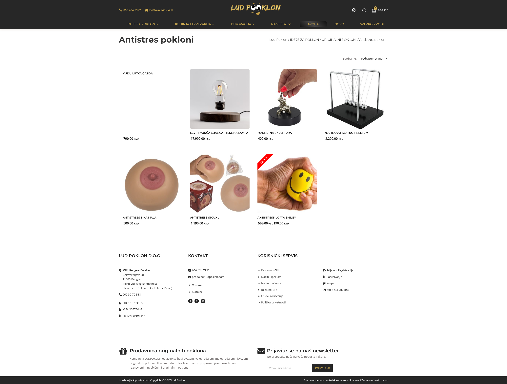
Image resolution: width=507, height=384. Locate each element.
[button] (354, 10)
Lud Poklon (278, 40)
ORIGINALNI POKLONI (339, 40)
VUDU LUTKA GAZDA (138, 73)
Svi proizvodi (372, 24)
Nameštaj (279, 24)
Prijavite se (322, 368)
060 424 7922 (132, 10)
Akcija (313, 24)
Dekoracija (241, 24)
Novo (339, 24)
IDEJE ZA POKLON (141, 24)
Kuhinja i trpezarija (193, 24)
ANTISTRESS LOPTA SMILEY (276, 217)
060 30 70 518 (132, 294)
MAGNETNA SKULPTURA (274, 133)
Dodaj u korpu (144, 135)
